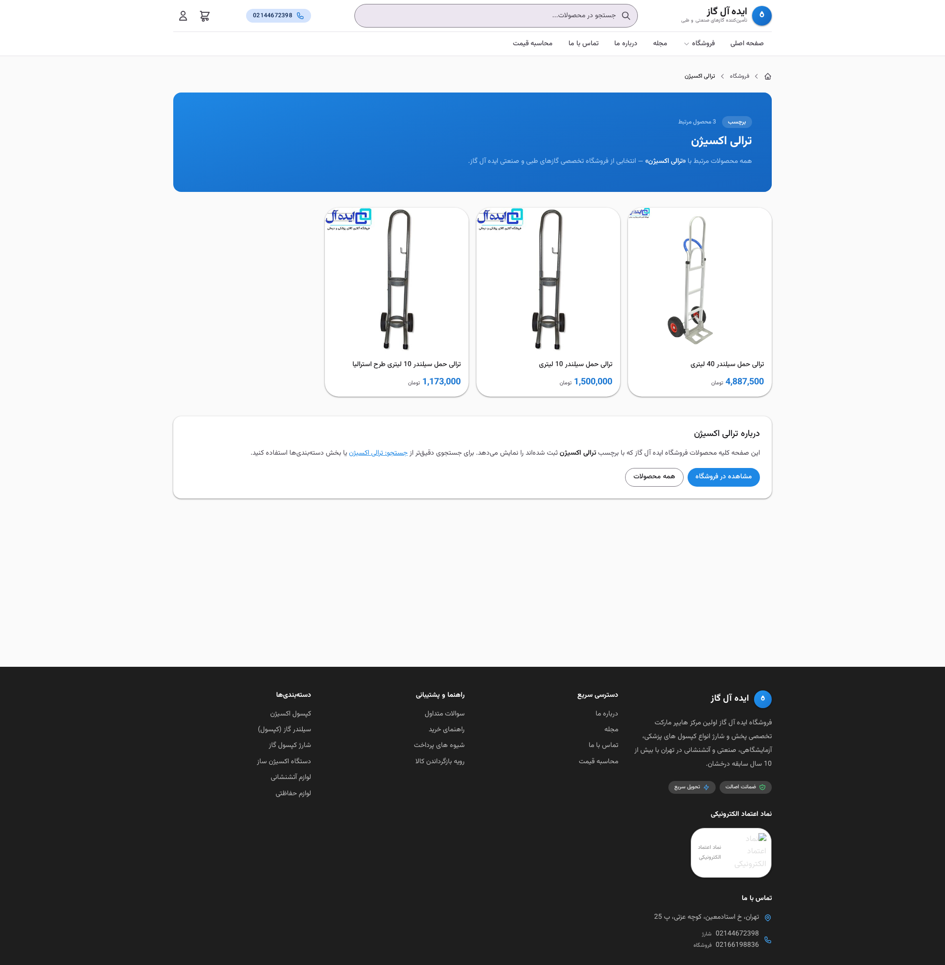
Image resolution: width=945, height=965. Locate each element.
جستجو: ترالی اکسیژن (378, 453)
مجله (660, 43)
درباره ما (625, 43)
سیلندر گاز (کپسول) (284, 729)
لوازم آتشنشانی (291, 777)
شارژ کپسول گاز (290, 745)
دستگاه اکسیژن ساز (284, 761)
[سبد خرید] (205, 16)
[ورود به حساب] (183, 16)
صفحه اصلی (747, 43)
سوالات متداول (445, 714)
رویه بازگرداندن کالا (440, 761)
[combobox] (496, 16)
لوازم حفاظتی (293, 793)
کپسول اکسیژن (290, 714)
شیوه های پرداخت (439, 745)
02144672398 (737, 934)
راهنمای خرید (447, 729)
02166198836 (737, 945)
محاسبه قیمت (533, 43)
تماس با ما (583, 43)
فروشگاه (703, 43)
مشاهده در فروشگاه (723, 476)
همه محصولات (654, 476)
